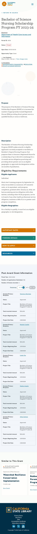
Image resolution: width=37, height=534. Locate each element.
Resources (7, 253)
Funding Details (10, 238)
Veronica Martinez (25, 294)
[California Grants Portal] (8, 4)
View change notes (22, 59)
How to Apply (9, 246)
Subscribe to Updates (18, 523)
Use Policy (18, 517)
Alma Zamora (24, 417)
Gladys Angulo (24, 386)
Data (18, 519)
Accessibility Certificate (18, 521)
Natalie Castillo (24, 324)
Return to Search (10, 12)
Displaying (13, 287)
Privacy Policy (18, 515)
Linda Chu (23, 355)
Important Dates (10, 230)
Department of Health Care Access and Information (16, 35)
